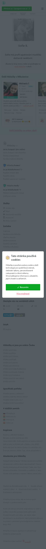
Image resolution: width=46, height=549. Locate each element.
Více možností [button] (23, 293)
